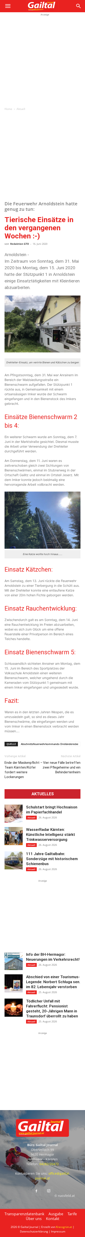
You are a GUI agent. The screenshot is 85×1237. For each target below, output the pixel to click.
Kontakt (52, 1219)
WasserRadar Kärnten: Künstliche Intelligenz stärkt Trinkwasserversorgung (50, 834)
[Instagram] (48, 1191)
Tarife (72, 1214)
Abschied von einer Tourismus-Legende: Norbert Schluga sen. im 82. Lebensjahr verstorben (53, 982)
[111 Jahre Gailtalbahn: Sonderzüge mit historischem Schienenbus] (14, 860)
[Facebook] (36, 1191)
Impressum (58, 1231)
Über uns (34, 1219)
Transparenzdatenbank (24, 1214)
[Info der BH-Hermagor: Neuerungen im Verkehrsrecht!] (14, 961)
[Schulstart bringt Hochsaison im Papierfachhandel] (14, 814)
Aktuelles (43, 794)
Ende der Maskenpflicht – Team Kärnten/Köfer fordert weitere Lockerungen (23, 770)
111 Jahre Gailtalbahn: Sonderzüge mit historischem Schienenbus (52, 858)
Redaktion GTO (19, 243)
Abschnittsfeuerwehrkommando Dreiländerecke (49, 744)
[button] (7, 6)
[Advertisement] (42, 59)
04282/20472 (49, 1164)
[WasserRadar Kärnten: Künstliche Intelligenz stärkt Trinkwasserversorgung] (14, 836)
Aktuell (21, 109)
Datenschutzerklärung (34, 1231)
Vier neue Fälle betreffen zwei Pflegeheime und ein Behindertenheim (61, 767)
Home (8, 109)
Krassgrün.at (64, 1227)
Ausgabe (56, 1214)
